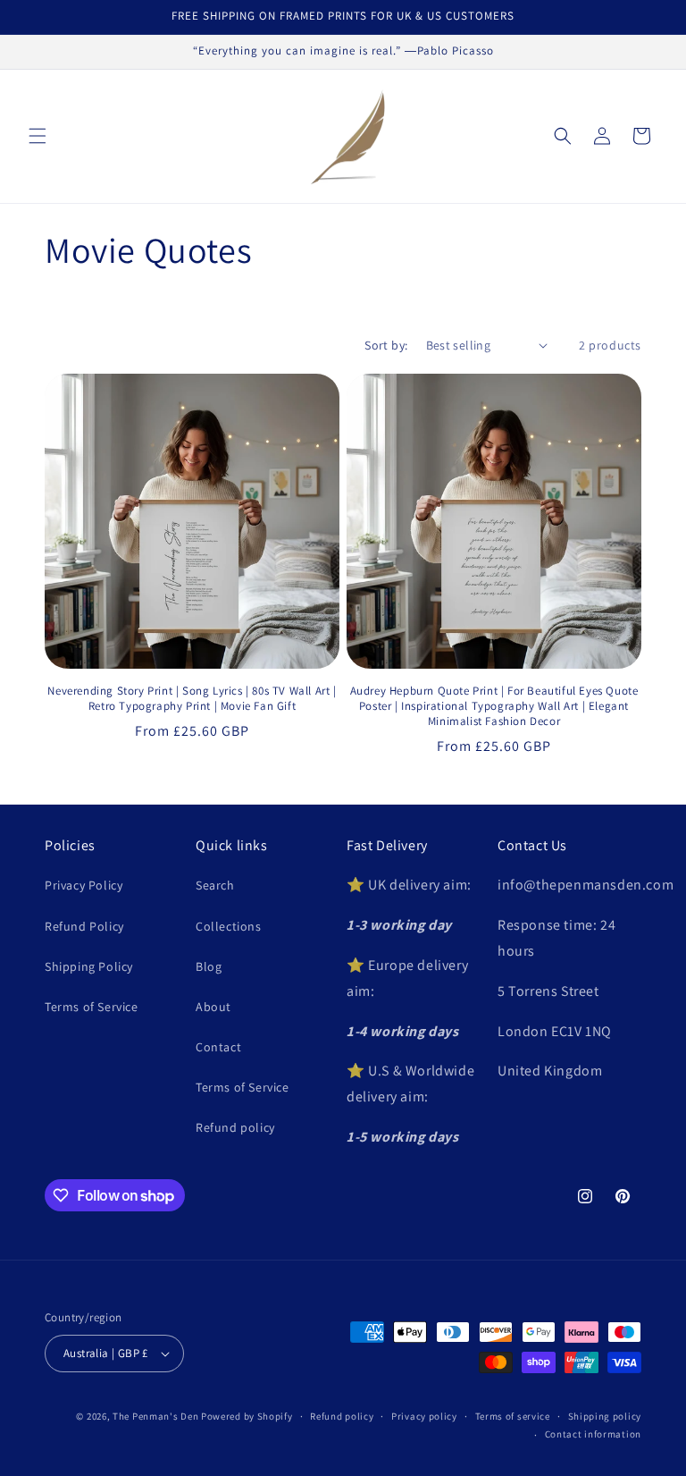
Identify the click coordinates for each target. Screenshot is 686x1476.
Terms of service (512, 1416)
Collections (229, 926)
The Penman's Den (155, 1416)
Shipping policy (605, 1416)
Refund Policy (84, 926)
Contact (218, 1047)
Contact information (593, 1434)
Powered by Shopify (247, 1416)
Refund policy (235, 1127)
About (213, 1007)
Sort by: (385, 345)
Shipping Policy (89, 966)
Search (215, 885)
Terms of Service (91, 1007)
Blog (209, 966)
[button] (37, 136)
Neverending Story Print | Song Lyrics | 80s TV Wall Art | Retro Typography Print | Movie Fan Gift (191, 698)
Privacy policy (424, 1416)
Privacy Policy (83, 885)
